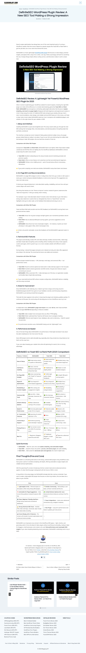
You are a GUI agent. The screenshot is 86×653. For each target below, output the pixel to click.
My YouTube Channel (53, 550)
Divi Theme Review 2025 (50, 627)
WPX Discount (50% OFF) (11, 634)
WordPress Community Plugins (32, 625)
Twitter (39, 550)
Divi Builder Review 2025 (50, 625)
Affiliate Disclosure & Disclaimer (58, 643)
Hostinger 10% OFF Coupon (11, 632)
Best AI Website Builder (30, 621)
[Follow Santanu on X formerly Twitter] (44, 557)
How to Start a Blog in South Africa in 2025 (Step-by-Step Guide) (58, 567)
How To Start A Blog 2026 (11, 643)
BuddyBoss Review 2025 (49, 623)
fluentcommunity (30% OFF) (11, 623)
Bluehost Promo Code (10, 637)
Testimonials (39, 643)
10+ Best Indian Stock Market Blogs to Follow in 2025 (28, 567)
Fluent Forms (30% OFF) (10, 625)
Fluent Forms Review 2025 (50, 621)
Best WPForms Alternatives (31, 634)
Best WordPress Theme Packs (32, 623)
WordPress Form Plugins (30, 630)
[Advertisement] (43, 33)
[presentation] (43, 588)
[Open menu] (80, 2)
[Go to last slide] (10, 594)
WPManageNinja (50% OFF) (11, 621)
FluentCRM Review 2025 (49, 634)
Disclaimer (22, 643)
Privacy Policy (30, 643)
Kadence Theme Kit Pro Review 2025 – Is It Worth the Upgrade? (42, 598)
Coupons (46, 643)
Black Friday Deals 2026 (74, 643)
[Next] (76, 594)
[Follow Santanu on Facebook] (42, 557)
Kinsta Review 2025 (48, 630)
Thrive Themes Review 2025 (50, 632)
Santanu (39, 18)
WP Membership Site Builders (32, 627)
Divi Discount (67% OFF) (10, 630)
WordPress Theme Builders (31, 632)
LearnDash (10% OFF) (10, 627)
